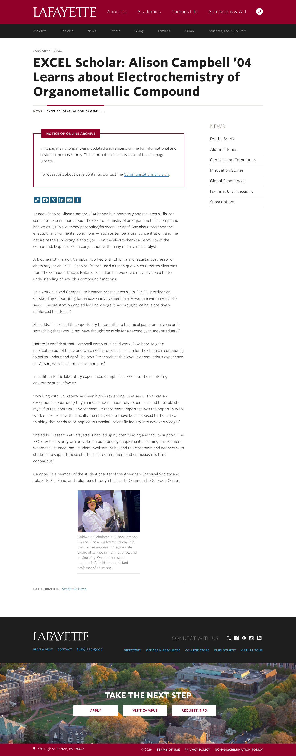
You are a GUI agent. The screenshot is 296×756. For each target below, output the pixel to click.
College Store (197, 650)
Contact (64, 649)
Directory (132, 650)
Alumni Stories (223, 149)
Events (115, 31)
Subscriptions (222, 202)
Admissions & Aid (227, 11)
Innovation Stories (227, 170)
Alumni (189, 31)
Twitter (228, 637)
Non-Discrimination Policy (239, 749)
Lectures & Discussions (231, 191)
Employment (225, 650)
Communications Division (146, 174)
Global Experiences (227, 181)
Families (164, 31)
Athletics (39, 31)
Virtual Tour (252, 650)
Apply (95, 710)
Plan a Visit (43, 649)
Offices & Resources (163, 650)
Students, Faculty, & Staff (227, 31)
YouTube (244, 637)
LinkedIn (259, 637)
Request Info (194, 710)
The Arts (67, 31)
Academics (149, 11)
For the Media (222, 139)
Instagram (251, 637)
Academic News (74, 589)
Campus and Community (233, 160)
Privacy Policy (197, 749)
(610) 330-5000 (90, 649)
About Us (117, 11)
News (92, 31)
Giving (139, 31)
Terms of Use (168, 749)
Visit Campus (145, 710)
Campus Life (184, 11)
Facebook (236, 637)
